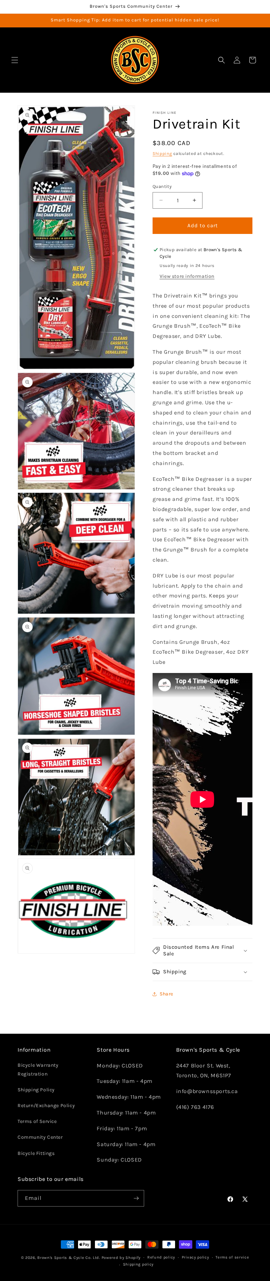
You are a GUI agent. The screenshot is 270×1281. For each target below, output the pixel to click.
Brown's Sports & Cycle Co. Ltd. (68, 1257)
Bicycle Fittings (36, 1153)
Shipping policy (138, 1264)
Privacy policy (195, 1257)
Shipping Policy (36, 1090)
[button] (14, 60)
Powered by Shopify (121, 1257)
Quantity (162, 186)
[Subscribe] (136, 1198)
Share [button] (166, 994)
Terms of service (232, 1257)
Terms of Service (37, 1121)
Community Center (40, 1137)
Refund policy (161, 1257)
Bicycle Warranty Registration (38, 1069)
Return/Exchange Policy (46, 1106)
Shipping (162, 153)
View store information (187, 276)
